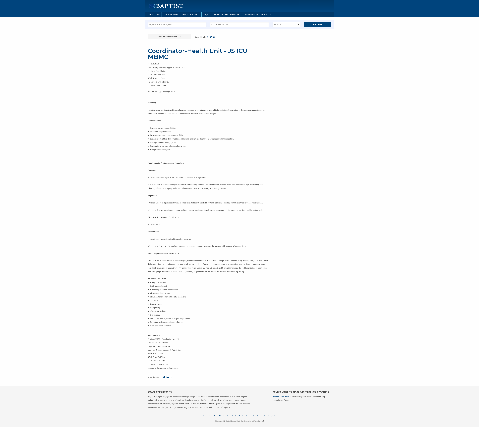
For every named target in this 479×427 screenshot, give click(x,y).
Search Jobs (154, 14)
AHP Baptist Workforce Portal (258, 14)
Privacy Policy (272, 416)
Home (204, 416)
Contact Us (212, 416)
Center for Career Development (227, 14)
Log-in (206, 14)
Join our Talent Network (282, 396)
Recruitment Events (191, 14)
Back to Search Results (169, 37)
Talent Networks (171, 14)
